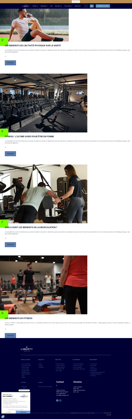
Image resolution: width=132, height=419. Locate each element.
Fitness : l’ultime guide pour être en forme (29, 136)
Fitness (34, 6)
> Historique (24, 386)
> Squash (40, 365)
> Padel (40, 364)
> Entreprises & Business (96, 374)
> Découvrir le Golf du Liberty (45, 386)
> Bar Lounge (58, 370)
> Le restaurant (93, 364)
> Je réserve (93, 375)
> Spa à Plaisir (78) (59, 369)
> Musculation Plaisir (26, 365)
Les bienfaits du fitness (18, 318)
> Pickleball (41, 367)
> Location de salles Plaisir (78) (97, 372)
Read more (10, 62)
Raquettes (43, 6)
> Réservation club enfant (79, 369)
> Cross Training (25, 369)
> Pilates (23, 377)
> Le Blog (23, 388)
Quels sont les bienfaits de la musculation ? (31, 227)
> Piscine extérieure (60, 365)
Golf (51, 6)
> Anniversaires (93, 369)
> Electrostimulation (25, 374)
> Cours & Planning (25, 364)
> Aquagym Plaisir (25, 372)
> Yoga (22, 375)
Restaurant (78, 6)
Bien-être (57, 6)
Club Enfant (67, 6)
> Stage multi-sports (77, 365)
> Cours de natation (77, 367)
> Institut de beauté (60, 367)
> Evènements (93, 370)
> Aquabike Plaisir (25, 370)
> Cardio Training (25, 367)
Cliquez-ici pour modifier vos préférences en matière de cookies (35, 412)
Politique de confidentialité (64, 412)
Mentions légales (53, 412)
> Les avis (92, 367)
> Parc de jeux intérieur (78, 364)
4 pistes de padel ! (61, 1)
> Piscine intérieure (59, 364)
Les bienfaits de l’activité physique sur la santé (33, 45)
